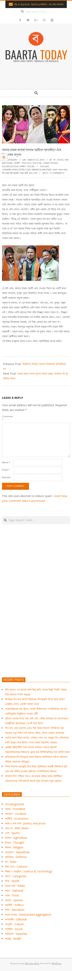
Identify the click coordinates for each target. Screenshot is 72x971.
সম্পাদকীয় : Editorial (16, 919)
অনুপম (55, 169)
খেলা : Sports (12, 833)
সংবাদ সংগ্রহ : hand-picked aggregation (28, 914)
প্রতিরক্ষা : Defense (16, 857)
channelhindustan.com (16, 169)
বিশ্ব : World (12, 881)
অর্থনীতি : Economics (17, 818)
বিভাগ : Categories (16, 876)
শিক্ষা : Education (14, 910)
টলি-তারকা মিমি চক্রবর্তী (10, 172)
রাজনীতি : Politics (22, 162)
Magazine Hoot (32, 963)
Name (6, 462)
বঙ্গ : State (58, 159)
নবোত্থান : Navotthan (17, 852)
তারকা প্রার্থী (24, 172)
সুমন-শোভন (33, 172)
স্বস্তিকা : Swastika (16, 934)
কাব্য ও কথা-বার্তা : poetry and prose (25, 823)
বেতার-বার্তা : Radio (15, 886)
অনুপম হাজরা (62, 169)
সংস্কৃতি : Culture (14, 924)
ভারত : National (14, 890)
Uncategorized (14, 804)
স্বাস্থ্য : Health (13, 938)
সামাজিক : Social (27, 166)
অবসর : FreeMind (15, 809)
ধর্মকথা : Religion (14, 847)
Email (6, 469)
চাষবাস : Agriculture (16, 838)
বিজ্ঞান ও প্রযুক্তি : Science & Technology (28, 871)
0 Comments (57, 172)
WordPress (56, 963)
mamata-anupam (41, 169)
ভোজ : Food (12, 895)
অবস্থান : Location (15, 814)
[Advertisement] (36, 619)
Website (6, 477)
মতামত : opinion (14, 900)
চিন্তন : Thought (14, 842)
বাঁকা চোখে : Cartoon (16, 866)
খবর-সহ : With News (17, 828)
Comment (7, 418)
